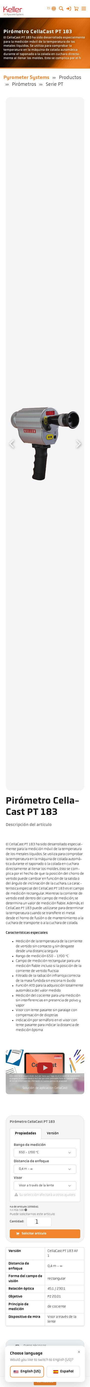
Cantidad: (17, 1221)
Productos (70, 77)
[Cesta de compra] (76, 8)
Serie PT (54, 84)
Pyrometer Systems (26, 77)
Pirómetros (24, 84)
